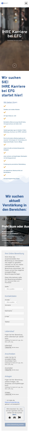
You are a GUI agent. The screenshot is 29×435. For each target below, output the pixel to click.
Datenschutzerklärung (12, 402)
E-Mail (7, 316)
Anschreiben (9, 368)
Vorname (8, 305)
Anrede (7, 300)
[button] (26, 3)
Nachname (9, 311)
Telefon (7, 322)
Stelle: (7, 286)
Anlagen (7, 392)
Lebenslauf (8, 345)
